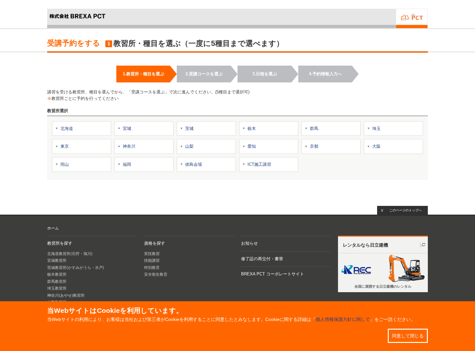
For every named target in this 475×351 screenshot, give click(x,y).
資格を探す (154, 243)
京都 (314, 146)
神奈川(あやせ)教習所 (66, 295)
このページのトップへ (405, 210)
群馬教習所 (57, 281)
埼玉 (376, 128)
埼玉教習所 (57, 288)
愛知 (252, 146)
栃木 (252, 128)
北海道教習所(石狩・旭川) (69, 253)
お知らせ (249, 243)
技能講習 (152, 260)
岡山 (64, 164)
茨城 (189, 128)
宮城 (127, 128)
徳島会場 (193, 164)
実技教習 (152, 253)
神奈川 (129, 146)
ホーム (53, 228)
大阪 (376, 146)
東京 (64, 146)
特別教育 (152, 267)
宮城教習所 (57, 260)
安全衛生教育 (155, 274)
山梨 (189, 146)
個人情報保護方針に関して (343, 319)
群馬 (314, 128)
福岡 (127, 164)
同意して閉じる (408, 335)
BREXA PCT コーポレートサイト (272, 273)
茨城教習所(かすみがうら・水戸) (75, 267)
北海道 (66, 128)
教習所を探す (59, 243)
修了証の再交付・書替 (262, 258)
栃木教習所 (57, 274)
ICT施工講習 (259, 164)
